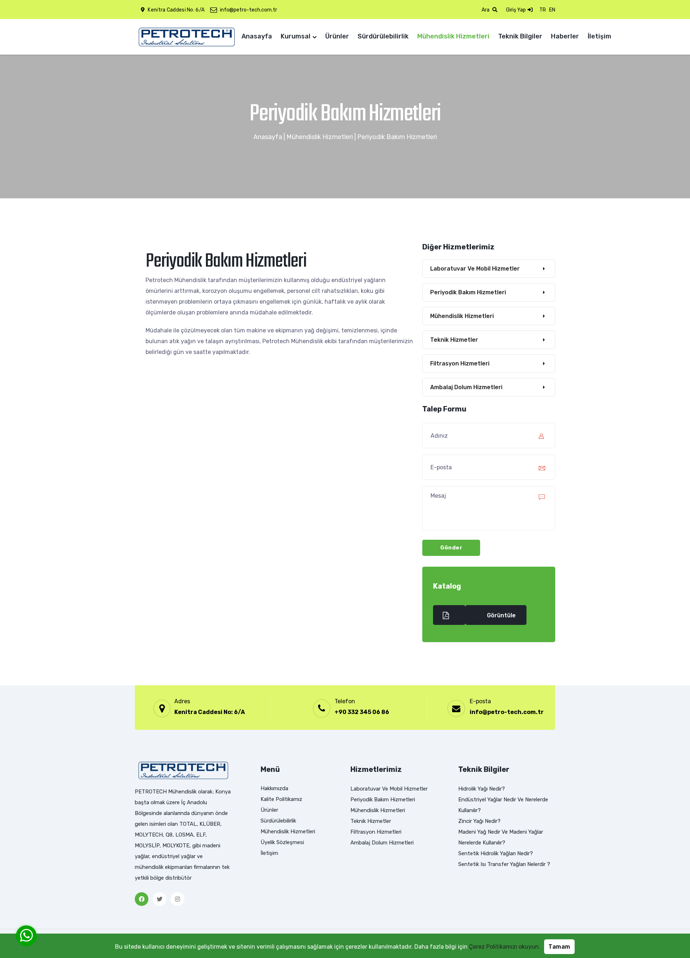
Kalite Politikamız (281, 799)
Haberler (565, 36)
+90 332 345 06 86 (362, 712)
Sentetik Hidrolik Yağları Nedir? (495, 853)
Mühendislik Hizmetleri (453, 36)
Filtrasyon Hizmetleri (459, 363)
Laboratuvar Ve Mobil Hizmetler (475, 268)
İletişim (599, 36)
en (552, 10)
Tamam (559, 946)
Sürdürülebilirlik (383, 36)
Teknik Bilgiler (520, 36)
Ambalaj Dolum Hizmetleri (466, 387)
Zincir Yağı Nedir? (479, 821)
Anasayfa (257, 36)
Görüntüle (501, 615)
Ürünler (337, 36)
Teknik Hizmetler (454, 339)
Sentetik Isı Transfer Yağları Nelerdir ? (504, 864)
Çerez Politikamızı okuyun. (504, 946)
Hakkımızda (274, 788)
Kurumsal (295, 36)
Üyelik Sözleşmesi (282, 842)
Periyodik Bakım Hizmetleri (468, 292)
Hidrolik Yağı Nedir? (481, 789)
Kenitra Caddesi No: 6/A (209, 712)
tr (542, 10)
